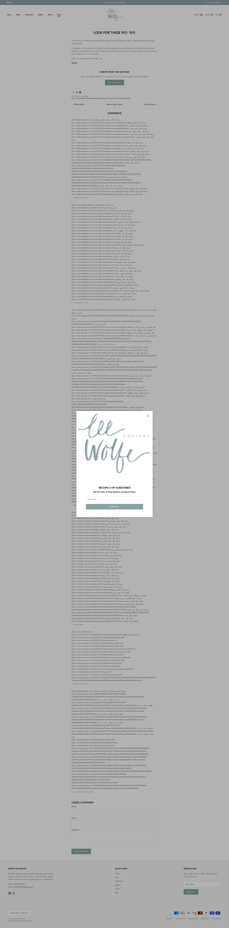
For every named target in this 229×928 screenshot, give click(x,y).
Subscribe (114, 506)
